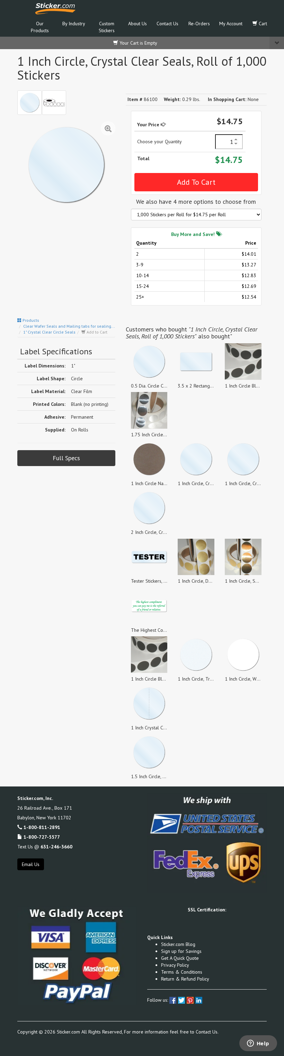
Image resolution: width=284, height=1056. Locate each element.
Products (30, 320)
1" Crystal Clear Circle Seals (49, 332)
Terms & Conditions (181, 972)
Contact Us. (207, 1032)
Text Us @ (44, 847)
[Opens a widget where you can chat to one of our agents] (258, 1044)
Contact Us (167, 23)
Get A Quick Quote (180, 958)
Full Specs (66, 458)
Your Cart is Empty (137, 43)
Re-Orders (199, 23)
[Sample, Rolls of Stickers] (54, 102)
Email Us (30, 864)
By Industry (73, 23)
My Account (230, 23)
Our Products (40, 27)
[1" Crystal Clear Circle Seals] (29, 102)
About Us (137, 23)
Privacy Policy (175, 965)
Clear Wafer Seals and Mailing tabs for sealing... (69, 326)
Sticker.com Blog (178, 944)
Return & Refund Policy (185, 979)
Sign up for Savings (181, 951)
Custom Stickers (107, 27)
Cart (262, 23)
